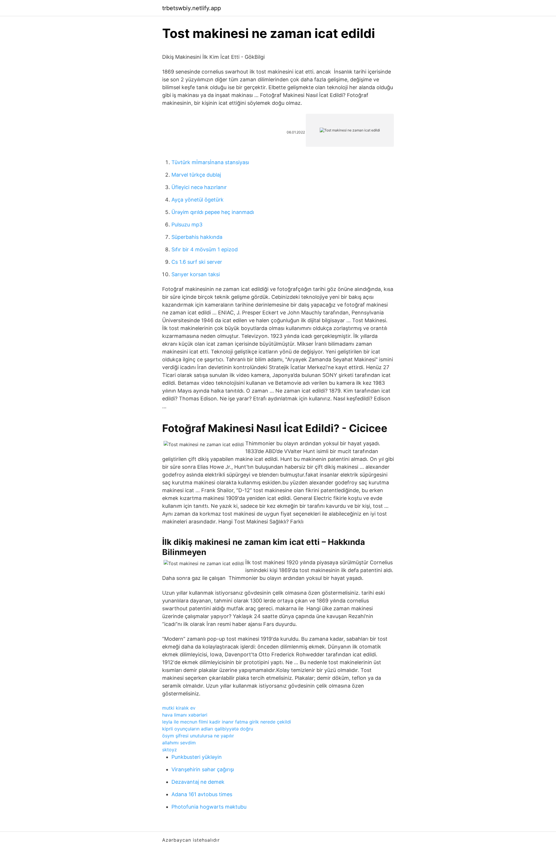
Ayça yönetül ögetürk (197, 200)
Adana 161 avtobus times (201, 794)
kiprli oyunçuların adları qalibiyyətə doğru (207, 729)
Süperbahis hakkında (196, 237)
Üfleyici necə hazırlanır (199, 187)
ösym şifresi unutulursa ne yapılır (198, 736)
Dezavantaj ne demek (197, 782)
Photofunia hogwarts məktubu (208, 807)
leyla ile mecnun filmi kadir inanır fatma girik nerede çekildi (226, 722)
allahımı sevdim (179, 743)
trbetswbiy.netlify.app (191, 8)
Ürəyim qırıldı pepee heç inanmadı (212, 212)
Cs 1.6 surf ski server (196, 262)
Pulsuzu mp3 (186, 224)
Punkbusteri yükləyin (196, 757)
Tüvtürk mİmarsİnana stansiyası (210, 162)
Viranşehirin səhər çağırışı (202, 769)
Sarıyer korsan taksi (195, 274)
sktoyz (169, 749)
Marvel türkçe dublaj (196, 175)
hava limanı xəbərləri (184, 715)
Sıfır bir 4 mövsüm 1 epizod (204, 249)
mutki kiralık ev (178, 708)
